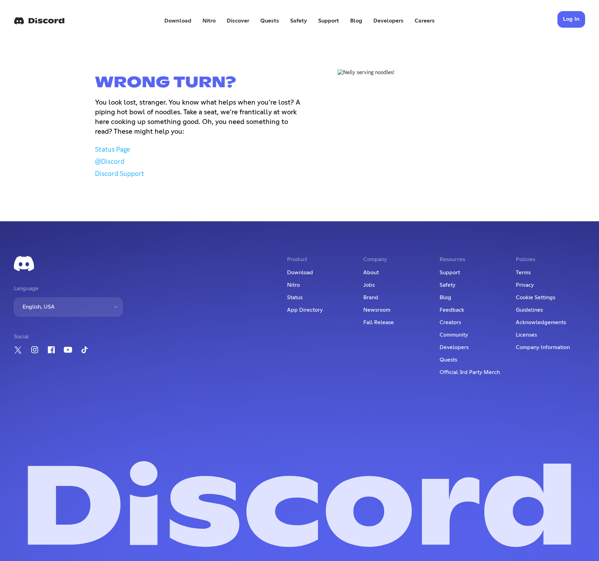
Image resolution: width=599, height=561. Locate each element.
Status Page (112, 149)
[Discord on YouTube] (68, 350)
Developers (388, 21)
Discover (238, 21)
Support (328, 21)
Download (177, 21)
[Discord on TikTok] (84, 350)
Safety (298, 21)
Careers (425, 21)
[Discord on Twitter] (18, 350)
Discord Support (119, 173)
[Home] (39, 21)
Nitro (209, 21)
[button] (68, 307)
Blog (356, 21)
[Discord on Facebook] (51, 350)
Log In (571, 19)
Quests (269, 21)
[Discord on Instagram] (35, 350)
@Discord (109, 161)
